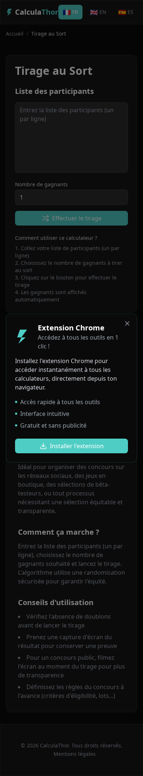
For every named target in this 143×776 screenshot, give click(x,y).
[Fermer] (127, 323)
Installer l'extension (77, 446)
